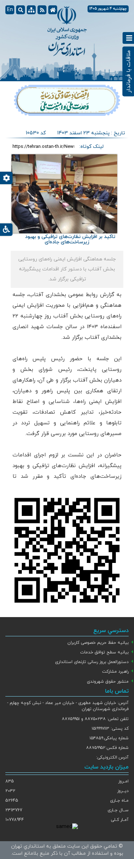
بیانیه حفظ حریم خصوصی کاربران (98, 643)
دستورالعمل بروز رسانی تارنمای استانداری (92, 662)
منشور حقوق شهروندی (108, 681)
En (10, 9)
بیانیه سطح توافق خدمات (104, 652)
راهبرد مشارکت (115, 671)
